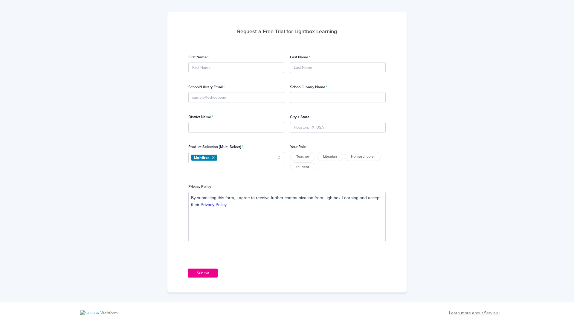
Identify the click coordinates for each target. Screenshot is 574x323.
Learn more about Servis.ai (474, 312)
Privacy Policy (199, 186)
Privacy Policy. (214, 204)
